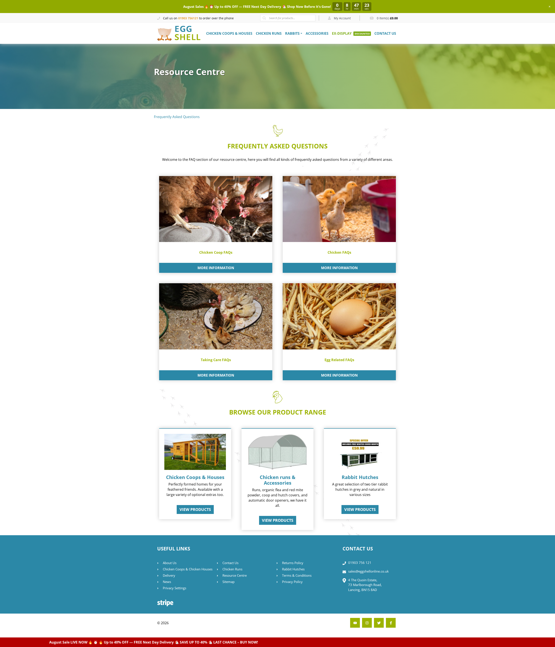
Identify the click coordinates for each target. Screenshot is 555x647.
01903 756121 (188, 18)
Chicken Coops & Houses (229, 33)
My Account (342, 18)
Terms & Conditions (297, 575)
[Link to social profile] (391, 623)
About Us (169, 563)
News (167, 582)
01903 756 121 (359, 562)
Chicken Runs (269, 33)
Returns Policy (292, 563)
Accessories (317, 33)
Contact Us (385, 33)
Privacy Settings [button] (174, 588)
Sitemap (228, 582)
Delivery (169, 575)
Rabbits (292, 33)
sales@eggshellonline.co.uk (368, 571)
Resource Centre (234, 575)
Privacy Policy (292, 582)
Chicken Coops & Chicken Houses (187, 569)
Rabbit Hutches (293, 569)
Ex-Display (342, 33)
